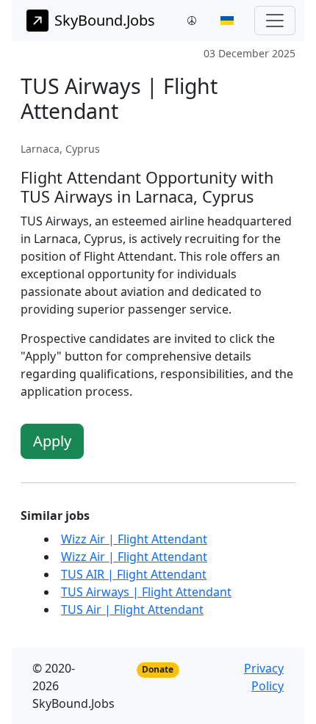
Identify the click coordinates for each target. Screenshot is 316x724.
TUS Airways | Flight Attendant (146, 592)
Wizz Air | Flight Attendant (134, 539)
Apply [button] (52, 441)
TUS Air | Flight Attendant (132, 609)
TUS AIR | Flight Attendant (134, 574)
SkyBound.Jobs (104, 20)
